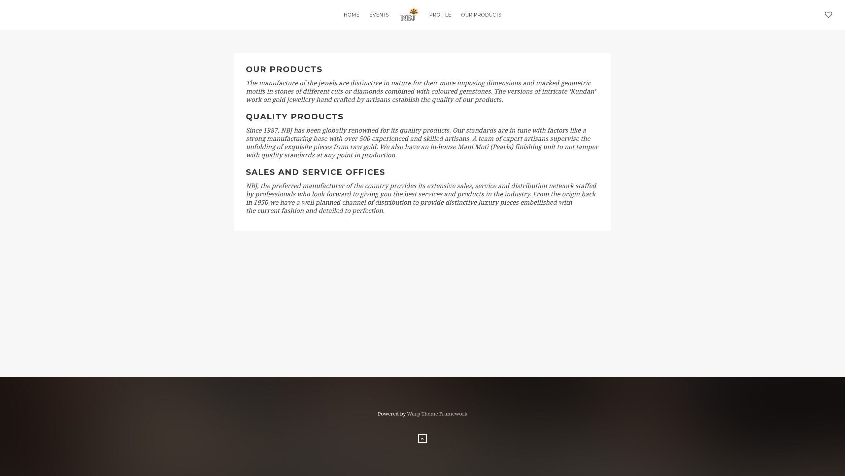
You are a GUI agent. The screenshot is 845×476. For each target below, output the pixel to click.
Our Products (481, 15)
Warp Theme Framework (437, 414)
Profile (440, 15)
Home (351, 15)
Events (379, 15)
